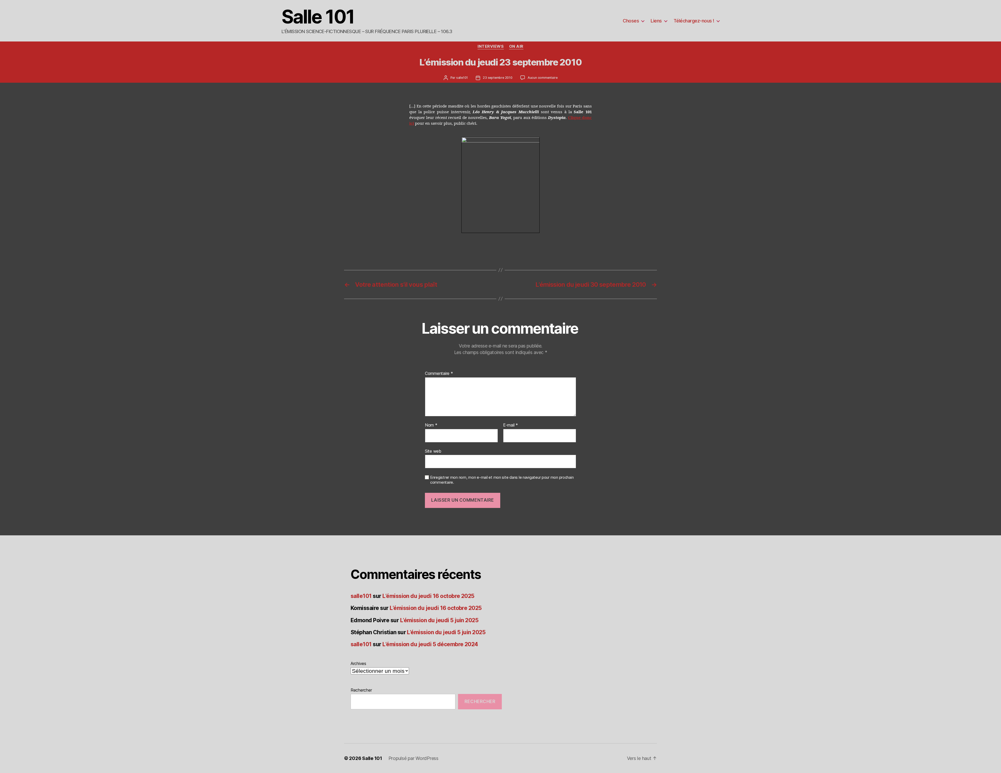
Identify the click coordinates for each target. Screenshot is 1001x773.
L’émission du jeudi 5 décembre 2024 (430, 644)
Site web (433, 450)
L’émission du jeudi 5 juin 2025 (439, 620)
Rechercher (361, 690)
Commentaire (439, 373)
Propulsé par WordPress (413, 758)
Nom (431, 425)
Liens (656, 20)
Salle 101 (318, 16)
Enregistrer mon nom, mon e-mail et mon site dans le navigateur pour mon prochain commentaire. (501, 480)
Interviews (491, 46)
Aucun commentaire (543, 78)
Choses (631, 20)
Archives (358, 663)
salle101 (462, 78)
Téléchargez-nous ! (694, 20)
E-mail (510, 425)
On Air (516, 46)
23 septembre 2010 (497, 78)
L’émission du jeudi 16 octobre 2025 (428, 596)
